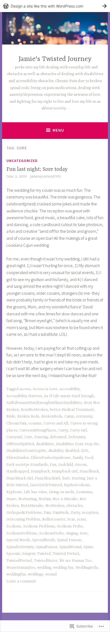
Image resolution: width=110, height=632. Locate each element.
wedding (44, 568)
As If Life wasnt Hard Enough (69, 396)
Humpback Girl (64, 471)
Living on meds (61, 492)
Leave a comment (21, 581)
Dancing (41, 437)
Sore (84, 533)
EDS (84, 451)
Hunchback (89, 471)
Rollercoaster (53, 519)
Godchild (65, 465)
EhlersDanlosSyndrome (50, 458)
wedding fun (63, 568)
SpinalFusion (46, 547)
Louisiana (84, 492)
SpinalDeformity (20, 547)
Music (11, 499)
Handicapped (17, 471)
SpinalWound (70, 547)
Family (78, 458)
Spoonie (13, 554)
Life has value (35, 492)
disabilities (45, 444)
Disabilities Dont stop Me (77, 444)
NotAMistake (32, 506)
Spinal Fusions (69, 540)
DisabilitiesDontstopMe (26, 451)
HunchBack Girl (19, 478)
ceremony (84, 416)
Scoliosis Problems (39, 526)
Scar (71, 519)
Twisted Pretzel (66, 554)
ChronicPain (16, 423)
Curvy (63, 430)
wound (51, 574)
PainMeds (61, 513)
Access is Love (45, 389)
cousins (35, 423)
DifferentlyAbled (20, 444)
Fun (53, 465)
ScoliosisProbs (51, 533)
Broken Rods (28, 416)
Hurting (78, 478)
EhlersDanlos (17, 458)
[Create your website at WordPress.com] (55, 6)
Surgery (28, 554)
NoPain (45, 499)
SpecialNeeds (43, 540)
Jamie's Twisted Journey (55, 59)
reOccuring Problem (23, 519)
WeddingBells (87, 568)
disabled (72, 451)
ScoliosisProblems (21, 533)
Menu (58, 130)
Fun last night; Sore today (37, 169)
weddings (35, 574)
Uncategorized (22, 160)
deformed (58, 437)
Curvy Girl (78, 430)
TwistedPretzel (19, 561)
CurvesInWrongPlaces (37, 430)
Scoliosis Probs (70, 526)
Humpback (40, 471)
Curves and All (56, 423)
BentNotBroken (34, 410)
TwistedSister (45, 561)
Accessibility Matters (24, 396)
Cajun (69, 416)
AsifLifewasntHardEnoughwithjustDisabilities (44, 403)
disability (55, 451)
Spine (88, 547)
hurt (66, 478)
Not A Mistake (65, 499)
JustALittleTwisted (46, 485)
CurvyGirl (14, 437)
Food (89, 458)
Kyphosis (14, 492)
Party (75, 513)
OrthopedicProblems (24, 513)
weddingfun (16, 574)
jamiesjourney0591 (45, 176)
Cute (28, 437)
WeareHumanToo (20, 568)
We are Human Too (75, 561)
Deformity (76, 437)
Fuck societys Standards (27, 465)
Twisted (43, 554)
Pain (47, 513)
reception (90, 513)
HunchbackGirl (47, 478)
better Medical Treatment (72, 410)
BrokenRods (51, 416)
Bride (10, 416)
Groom (81, 465)
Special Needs (18, 540)
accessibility (70, 389)
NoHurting (27, 499)
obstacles (74, 506)
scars (81, 519)
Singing (72, 533)
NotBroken (54, 506)
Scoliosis (13, 526)
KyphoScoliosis (77, 485)
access (25, 389)
